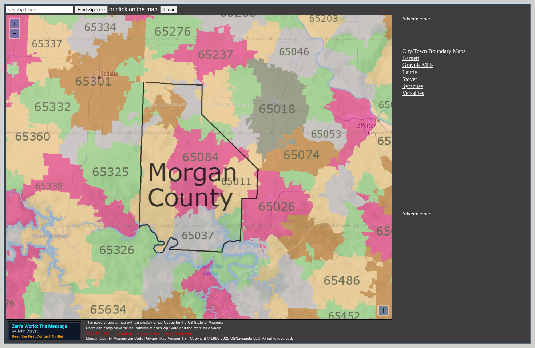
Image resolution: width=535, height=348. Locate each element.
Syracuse (412, 86)
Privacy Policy (148, 333)
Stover (409, 79)
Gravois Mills (417, 65)
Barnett (410, 58)
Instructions (123, 333)
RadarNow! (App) (179, 333)
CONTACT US (97, 333)
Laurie (409, 72)
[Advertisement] (466, 31)
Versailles (413, 93)
